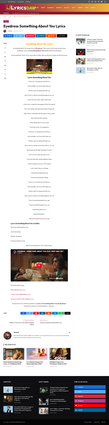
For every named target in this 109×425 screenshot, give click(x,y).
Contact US (21, 1)
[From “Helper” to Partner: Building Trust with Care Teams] (43, 411)
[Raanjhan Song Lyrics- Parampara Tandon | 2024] (60, 354)
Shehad (10, 31)
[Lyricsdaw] (20, 7)
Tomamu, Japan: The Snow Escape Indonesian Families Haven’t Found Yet (95, 41)
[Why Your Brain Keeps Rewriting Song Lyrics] (80, 52)
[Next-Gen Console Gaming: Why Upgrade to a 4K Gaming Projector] (8, 399)
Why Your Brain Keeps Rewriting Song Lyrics (96, 50)
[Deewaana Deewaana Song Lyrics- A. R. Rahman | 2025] (13, 354)
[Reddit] (5, 65)
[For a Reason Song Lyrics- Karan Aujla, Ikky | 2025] (36, 354)
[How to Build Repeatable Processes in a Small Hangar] (43, 401)
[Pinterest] (5, 61)
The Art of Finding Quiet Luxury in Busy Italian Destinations (96, 59)
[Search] (105, 1)
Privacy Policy (11, 1)
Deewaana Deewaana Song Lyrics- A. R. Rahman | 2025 (12, 363)
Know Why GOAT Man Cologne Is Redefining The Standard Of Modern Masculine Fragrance (23, 408)
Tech (73, 7)
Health (66, 7)
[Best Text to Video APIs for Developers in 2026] (80, 70)
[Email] (5, 78)
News (43, 7)
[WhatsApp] (5, 74)
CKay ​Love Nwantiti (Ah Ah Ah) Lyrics (51, 322)
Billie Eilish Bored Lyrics (18, 290)
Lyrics (92, 7)
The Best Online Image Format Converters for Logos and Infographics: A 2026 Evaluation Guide (59, 390)
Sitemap (28, 1)
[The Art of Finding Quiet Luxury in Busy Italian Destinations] (80, 61)
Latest (52, 48)
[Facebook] (5, 48)
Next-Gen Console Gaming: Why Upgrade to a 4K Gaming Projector (23, 398)
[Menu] (4, 2)
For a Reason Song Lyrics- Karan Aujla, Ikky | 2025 (25, 13)
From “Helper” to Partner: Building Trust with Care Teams (60, 409)
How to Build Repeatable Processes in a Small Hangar (58, 400)
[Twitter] (5, 52)
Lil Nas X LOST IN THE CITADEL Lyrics (22, 299)
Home (37, 7)
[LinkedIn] (5, 56)
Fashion (59, 7)
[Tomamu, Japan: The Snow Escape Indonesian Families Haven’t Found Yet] (80, 41)
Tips (86, 7)
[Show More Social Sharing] (69, 35)
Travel (80, 7)
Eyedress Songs (44, 218)
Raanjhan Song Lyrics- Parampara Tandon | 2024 (58, 363)
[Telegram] (5, 69)
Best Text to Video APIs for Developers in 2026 (95, 69)
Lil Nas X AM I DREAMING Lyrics (20, 294)
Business (50, 7)
